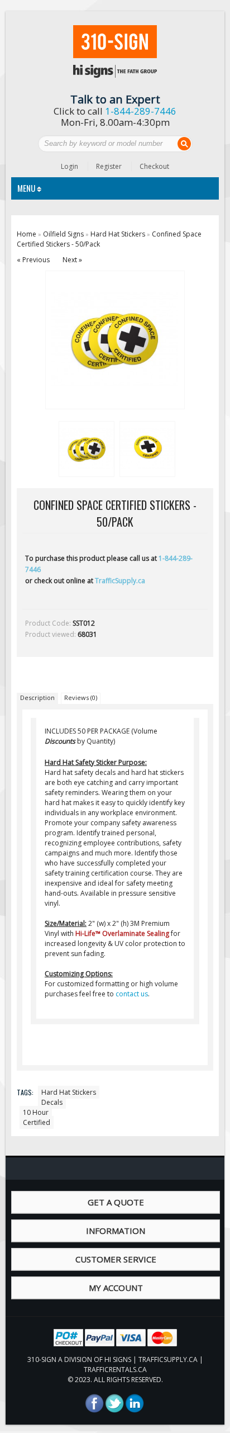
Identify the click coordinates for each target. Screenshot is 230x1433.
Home (26, 234)
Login (69, 166)
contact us (132, 994)
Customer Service (115, 1259)
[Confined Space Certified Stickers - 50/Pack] (84, 447)
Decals (52, 1102)
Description (37, 697)
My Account (116, 1287)
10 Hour (36, 1112)
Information (115, 1230)
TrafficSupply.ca (120, 580)
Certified (36, 1122)
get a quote (116, 1202)
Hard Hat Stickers (117, 234)
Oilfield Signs (63, 234)
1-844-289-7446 (140, 111)
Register (109, 166)
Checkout (154, 166)
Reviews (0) (80, 697)
